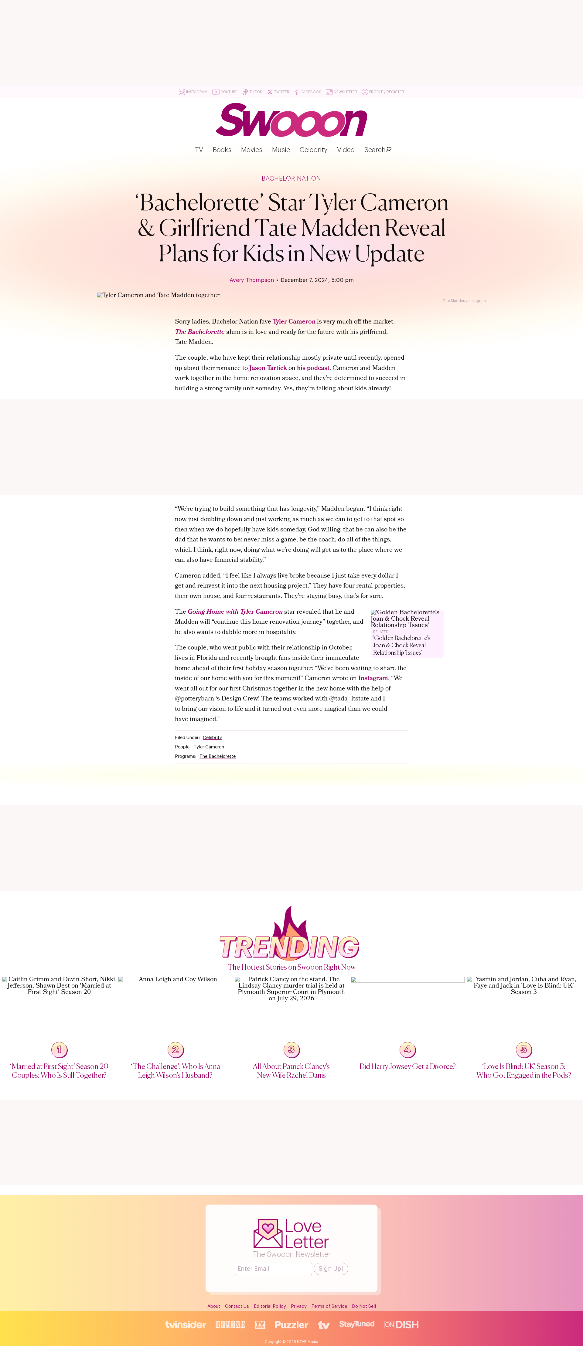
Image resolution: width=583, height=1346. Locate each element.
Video (346, 150)
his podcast (313, 368)
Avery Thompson (252, 280)
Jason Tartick (268, 368)
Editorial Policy (270, 1306)
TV (199, 150)
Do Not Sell (364, 1306)
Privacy (299, 1306)
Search (375, 150)
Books (222, 150)
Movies (251, 150)
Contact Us (237, 1306)
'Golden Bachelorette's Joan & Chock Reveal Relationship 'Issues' (401, 645)
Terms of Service (329, 1306)
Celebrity (313, 150)
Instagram (373, 678)
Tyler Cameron (294, 322)
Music (281, 150)
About (213, 1306)
